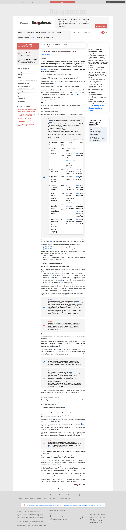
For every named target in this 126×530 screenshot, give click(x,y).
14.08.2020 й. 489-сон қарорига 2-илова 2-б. (58, 421)
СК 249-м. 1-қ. (67, 355)
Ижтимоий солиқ (23, 83)
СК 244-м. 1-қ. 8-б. (78, 392)
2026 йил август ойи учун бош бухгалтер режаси (63, 2)
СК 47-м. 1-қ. (60, 416)
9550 (51, 248)
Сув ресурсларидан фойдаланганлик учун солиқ (26, 87)
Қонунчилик (32, 35)
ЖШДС (20, 75)
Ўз (103, 32)
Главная (43, 44)
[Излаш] (92, 32)
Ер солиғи (21, 94)
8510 (67, 193)
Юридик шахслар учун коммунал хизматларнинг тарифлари (26, 120)
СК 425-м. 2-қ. (64, 407)
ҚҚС (19, 78)
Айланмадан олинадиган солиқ (27, 80)
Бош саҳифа (21, 32)
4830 (45, 248)
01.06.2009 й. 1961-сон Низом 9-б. (78, 94)
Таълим (32, 37)
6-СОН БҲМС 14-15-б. (53, 83)
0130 (77, 176)
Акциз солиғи (22, 101)
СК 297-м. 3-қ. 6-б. (55, 277)
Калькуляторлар (56, 35)
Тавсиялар (59, 32)
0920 (67, 160)
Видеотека (39, 37)
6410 (77, 170)
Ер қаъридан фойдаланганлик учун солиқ (27, 97)
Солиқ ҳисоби (57, 44)
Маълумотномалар (23, 37)
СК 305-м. (71, 290)
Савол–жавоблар (41, 32)
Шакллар (39, 35)
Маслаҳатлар (30, 32)
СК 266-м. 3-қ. (46, 338)
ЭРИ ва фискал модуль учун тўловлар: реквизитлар (26, 114)
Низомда (50, 446)
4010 (45, 247)
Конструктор (47, 35)
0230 (67, 185)
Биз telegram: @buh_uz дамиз (60, 519)
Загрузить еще (63, 489)
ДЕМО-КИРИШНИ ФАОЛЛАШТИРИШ (100, 25)
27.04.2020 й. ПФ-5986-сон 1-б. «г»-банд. (57, 329)
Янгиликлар (51, 32)
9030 (51, 247)
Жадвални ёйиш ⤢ (78, 139)
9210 (77, 153)
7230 (77, 211)
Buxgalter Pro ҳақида (49, 37)
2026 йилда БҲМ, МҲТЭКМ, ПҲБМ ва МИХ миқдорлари (26, 125)
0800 (51, 241)
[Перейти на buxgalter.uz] (41, 23)
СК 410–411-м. (55, 404)
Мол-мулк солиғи (23, 91)
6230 (77, 205)
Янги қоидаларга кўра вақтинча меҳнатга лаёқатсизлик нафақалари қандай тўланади (85, 23)
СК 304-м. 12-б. (66, 295)
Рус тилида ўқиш (45, 54)
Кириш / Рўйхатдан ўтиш (118, 2)
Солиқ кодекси (23, 69)
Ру (99, 32)
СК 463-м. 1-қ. (50, 273)
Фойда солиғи (22, 72)
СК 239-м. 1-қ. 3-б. (78, 341)
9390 (77, 219)
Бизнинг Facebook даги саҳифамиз (61, 516)
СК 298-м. (63, 281)
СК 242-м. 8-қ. (59, 346)
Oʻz (106, 32)
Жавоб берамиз (22, 35)
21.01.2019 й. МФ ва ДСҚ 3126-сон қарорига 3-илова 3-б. (76, 445)
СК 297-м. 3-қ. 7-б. (48, 273)
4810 (67, 148)
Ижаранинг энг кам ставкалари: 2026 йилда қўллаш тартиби (27, 110)
